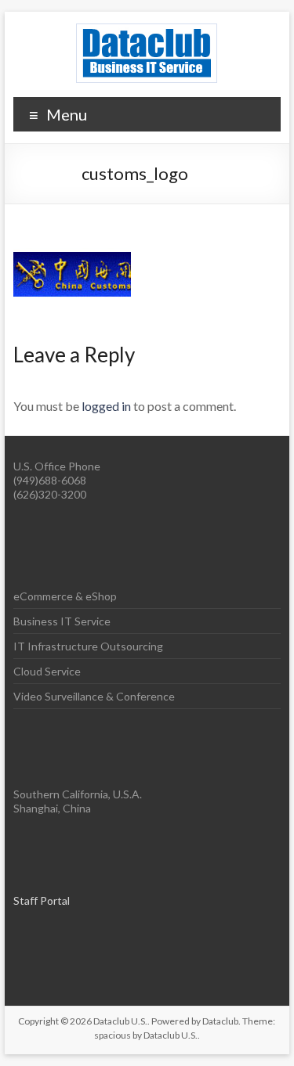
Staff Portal (41, 900)
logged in (106, 405)
